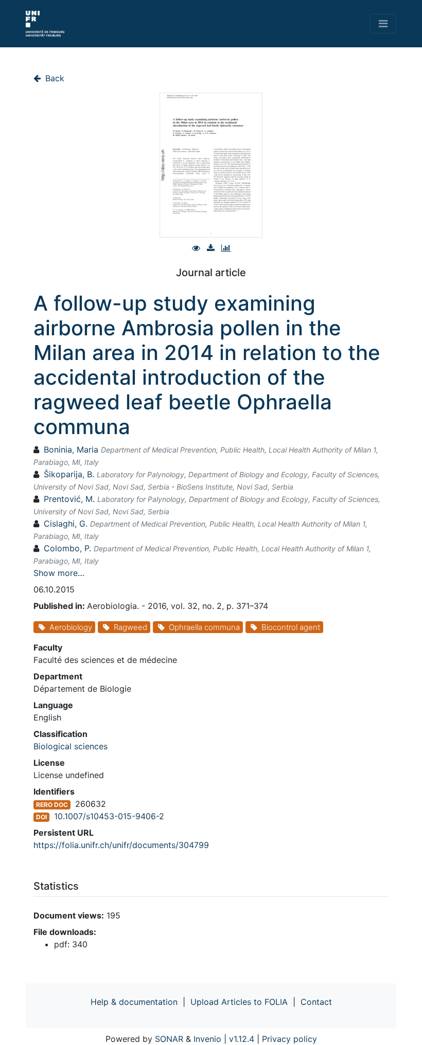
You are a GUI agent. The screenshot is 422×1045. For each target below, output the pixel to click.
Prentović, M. (69, 499)
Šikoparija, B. (69, 474)
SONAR (169, 1039)
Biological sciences (70, 746)
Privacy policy (289, 1039)
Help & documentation (134, 1002)
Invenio (207, 1039)
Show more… (58, 573)
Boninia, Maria (71, 449)
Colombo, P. (67, 548)
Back (53, 78)
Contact (316, 1002)
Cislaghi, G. (65, 523)
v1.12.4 (241, 1039)
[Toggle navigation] (383, 23)
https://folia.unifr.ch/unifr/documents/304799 (121, 845)
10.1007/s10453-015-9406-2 (109, 816)
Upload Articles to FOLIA (239, 1002)
